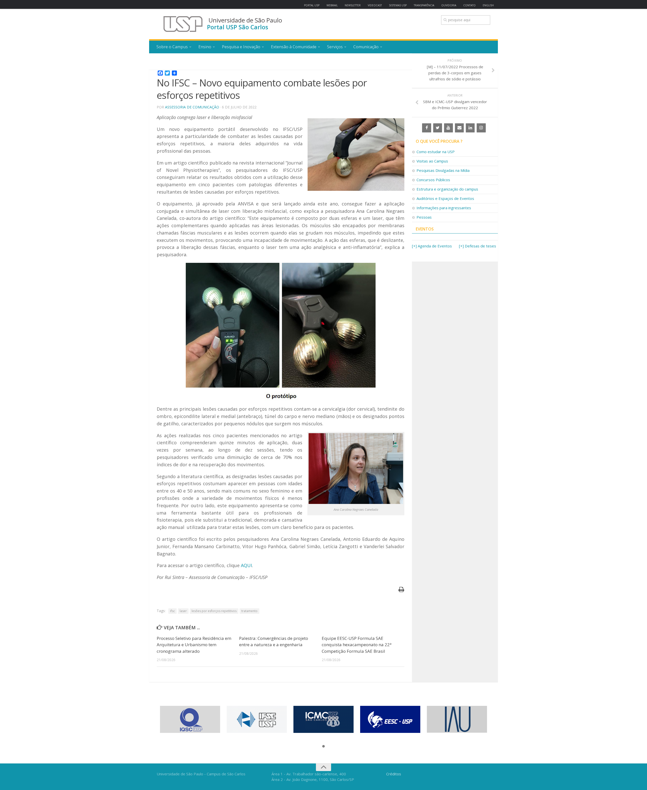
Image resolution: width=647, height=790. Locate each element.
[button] (323, 746)
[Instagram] (481, 127)
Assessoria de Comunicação (192, 107)
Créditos (393, 773)
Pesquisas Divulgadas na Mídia (443, 170)
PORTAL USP (311, 5)
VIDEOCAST (375, 5)
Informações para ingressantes (444, 207)
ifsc (172, 611)
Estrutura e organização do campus (447, 189)
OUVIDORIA (448, 5)
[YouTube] (448, 127)
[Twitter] (437, 127)
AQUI (246, 565)
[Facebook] (426, 127)
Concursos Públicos (433, 179)
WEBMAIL (332, 5)
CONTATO (469, 5)
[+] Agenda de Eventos (432, 245)
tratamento (249, 611)
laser (183, 611)
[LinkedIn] (470, 127)
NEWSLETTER (353, 5)
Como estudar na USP (436, 151)
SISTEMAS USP (398, 5)
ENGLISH (488, 5)
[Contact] (459, 127)
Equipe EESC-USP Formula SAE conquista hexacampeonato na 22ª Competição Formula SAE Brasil (356, 644)
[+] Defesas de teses (477, 245)
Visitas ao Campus (432, 161)
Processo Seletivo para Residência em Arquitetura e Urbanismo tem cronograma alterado (194, 644)
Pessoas (424, 217)
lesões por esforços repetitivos (214, 611)
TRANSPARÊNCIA (424, 5)
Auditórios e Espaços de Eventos (445, 198)
